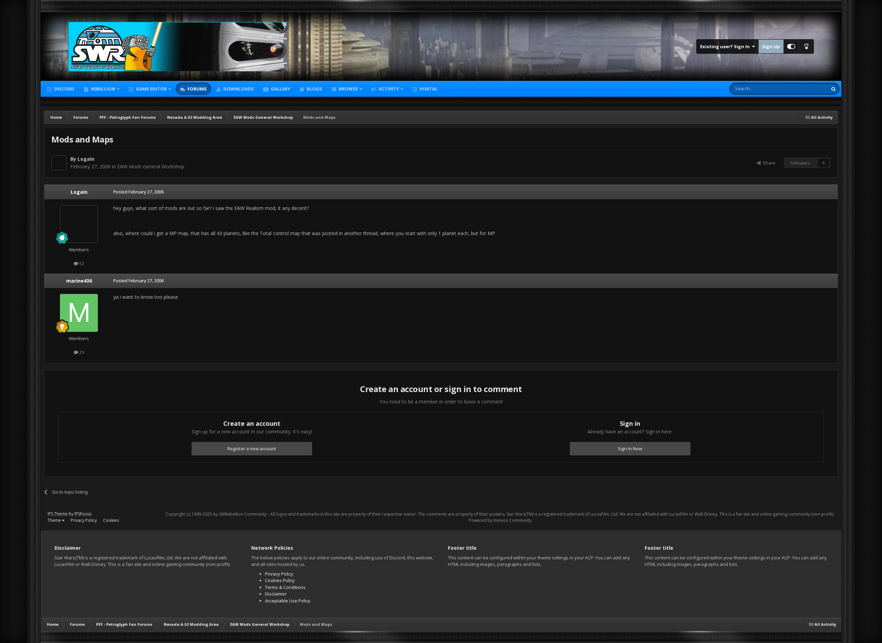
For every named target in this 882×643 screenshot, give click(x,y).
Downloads (238, 89)
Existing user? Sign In (726, 46)
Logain (86, 159)
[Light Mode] (806, 46)
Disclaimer (276, 594)
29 (81, 352)
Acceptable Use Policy (287, 601)
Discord (63, 89)
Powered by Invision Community (500, 520)
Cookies (111, 520)
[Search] (833, 89)
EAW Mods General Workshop (150, 166)
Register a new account (251, 448)
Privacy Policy (84, 520)
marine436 (79, 280)
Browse (348, 89)
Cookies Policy (280, 580)
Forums (196, 89)
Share (768, 163)
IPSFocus (82, 514)
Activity (388, 89)
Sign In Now (630, 448)
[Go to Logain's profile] (58, 162)
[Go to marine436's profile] (79, 313)
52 (81, 263)
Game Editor (151, 89)
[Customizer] (791, 46)
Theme (55, 520)
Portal (428, 89)
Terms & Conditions (285, 587)
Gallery (280, 89)
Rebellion (102, 89)
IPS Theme (58, 514)
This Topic (808, 89)
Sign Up (771, 46)
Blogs (314, 89)
